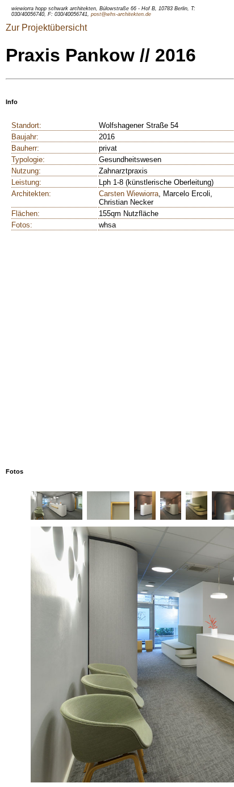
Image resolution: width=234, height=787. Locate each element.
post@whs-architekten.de (121, 14)
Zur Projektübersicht (46, 27)
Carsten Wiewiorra (128, 193)
